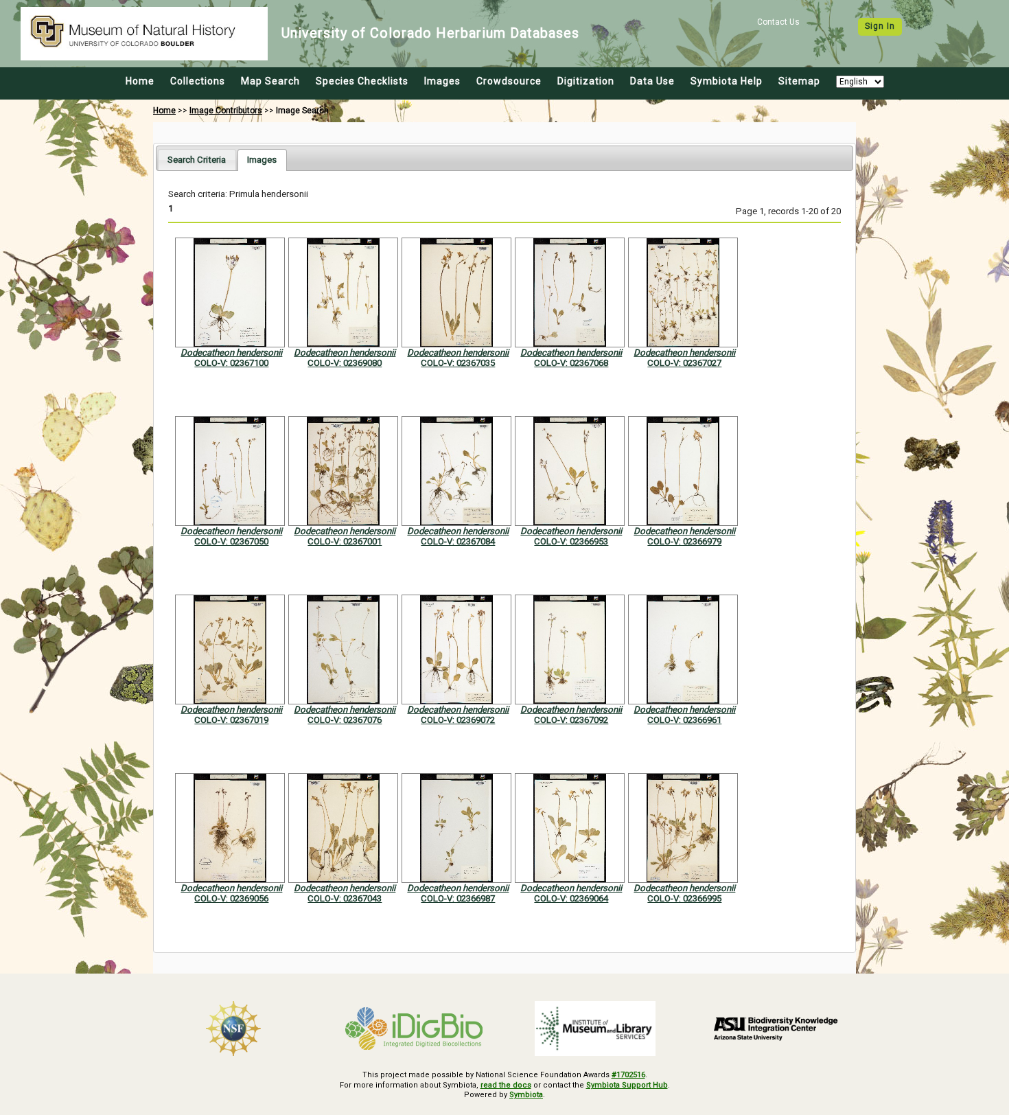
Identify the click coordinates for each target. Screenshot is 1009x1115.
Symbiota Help (727, 81)
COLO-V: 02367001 (345, 541)
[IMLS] (595, 1028)
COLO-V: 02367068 (571, 363)
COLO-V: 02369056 (231, 898)
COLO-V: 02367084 (458, 541)
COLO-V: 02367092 (571, 720)
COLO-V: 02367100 (231, 363)
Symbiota (526, 1094)
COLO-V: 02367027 (684, 363)
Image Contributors (225, 110)
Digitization (585, 81)
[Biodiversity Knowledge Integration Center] (776, 1028)
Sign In (880, 26)
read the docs (505, 1085)
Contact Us (778, 22)
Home (140, 81)
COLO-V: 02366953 (571, 541)
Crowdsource (509, 81)
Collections (197, 81)
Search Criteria (196, 159)
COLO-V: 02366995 (684, 898)
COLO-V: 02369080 (345, 363)
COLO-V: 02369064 (571, 898)
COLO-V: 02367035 (458, 363)
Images (442, 81)
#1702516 (628, 1074)
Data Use (652, 81)
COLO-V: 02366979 (684, 541)
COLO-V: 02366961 (684, 720)
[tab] (196, 159)
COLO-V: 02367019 (231, 720)
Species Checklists (362, 81)
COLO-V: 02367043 (345, 898)
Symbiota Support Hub (627, 1085)
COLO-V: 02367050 (231, 541)
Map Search (270, 81)
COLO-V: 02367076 (345, 720)
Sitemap (799, 81)
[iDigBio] (414, 1028)
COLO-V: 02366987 (458, 898)
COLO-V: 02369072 (458, 720)
